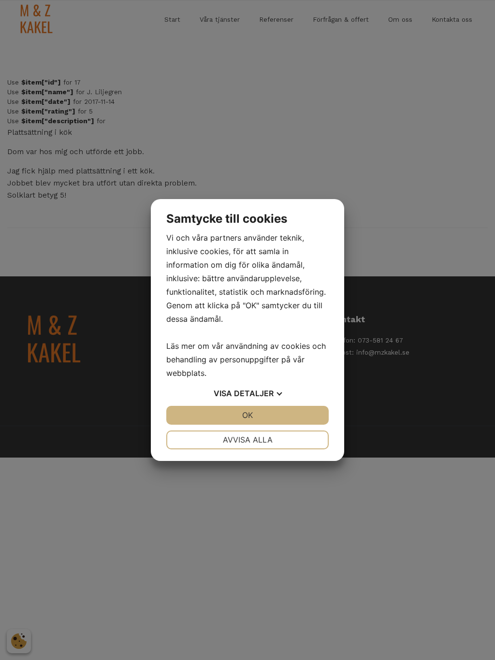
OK (247, 415)
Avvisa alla (248, 440)
